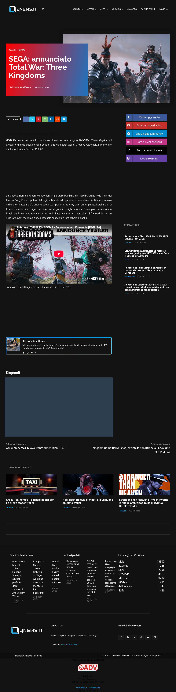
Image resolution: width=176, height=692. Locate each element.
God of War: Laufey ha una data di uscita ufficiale (56, 572)
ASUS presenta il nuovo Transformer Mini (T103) (35, 448)
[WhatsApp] (45, 119)
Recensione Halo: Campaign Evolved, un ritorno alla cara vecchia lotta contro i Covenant (145, 270)
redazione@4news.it (70, 644)
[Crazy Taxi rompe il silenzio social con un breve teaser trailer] (31, 484)
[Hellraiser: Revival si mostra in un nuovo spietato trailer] (88, 484)
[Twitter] (32, 119)
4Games (12, 50)
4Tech (127, 259)
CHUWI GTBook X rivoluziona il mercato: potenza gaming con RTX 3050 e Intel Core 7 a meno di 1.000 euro (147, 253)
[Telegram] (64, 119)
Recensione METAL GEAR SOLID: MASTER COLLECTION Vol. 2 (146, 238)
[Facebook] (26, 119)
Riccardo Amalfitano (21, 87)
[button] (47, 9)
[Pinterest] (38, 119)
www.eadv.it (81, 687)
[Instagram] (28, 352)
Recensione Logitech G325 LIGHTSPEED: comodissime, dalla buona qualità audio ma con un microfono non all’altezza (147, 287)
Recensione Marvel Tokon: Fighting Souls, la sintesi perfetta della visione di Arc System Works (18, 579)
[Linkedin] (51, 119)
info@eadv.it (94, 687)
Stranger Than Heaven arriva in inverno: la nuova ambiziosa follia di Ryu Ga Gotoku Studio (144, 503)
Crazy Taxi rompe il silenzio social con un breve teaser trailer (30, 501)
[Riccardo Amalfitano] (13, 346)
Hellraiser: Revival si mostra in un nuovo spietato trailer (88, 501)
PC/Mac (21, 50)
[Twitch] (155, 637)
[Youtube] (148, 637)
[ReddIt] (57, 119)
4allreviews (130, 276)
